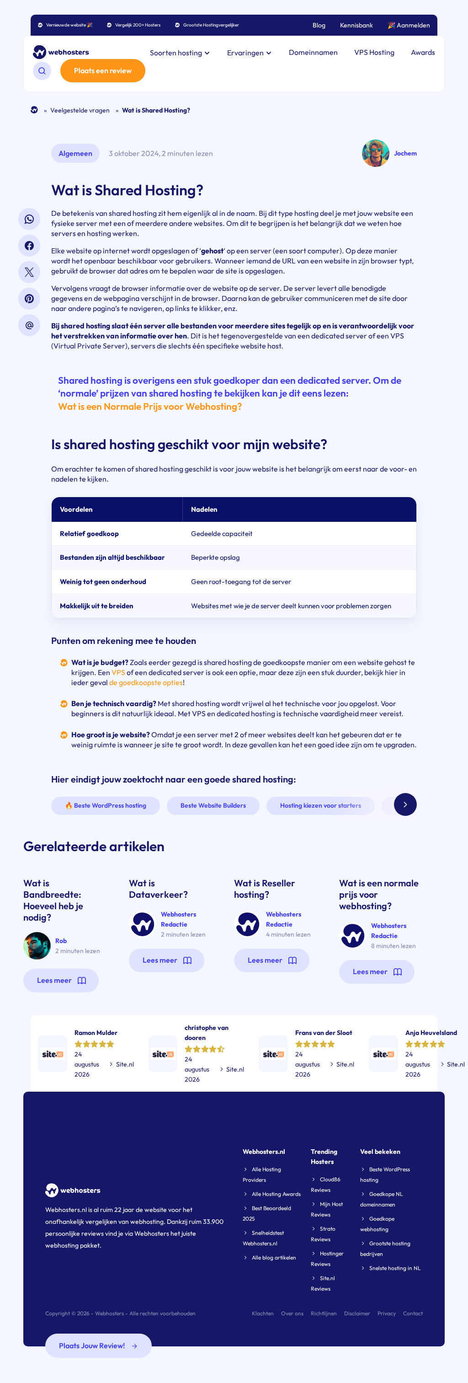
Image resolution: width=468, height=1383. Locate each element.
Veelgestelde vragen (80, 110)
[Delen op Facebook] (29, 246)
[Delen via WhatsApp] (29, 219)
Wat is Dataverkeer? (158, 888)
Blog (319, 25)
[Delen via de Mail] (29, 325)
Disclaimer (357, 1313)
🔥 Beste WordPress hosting (105, 805)
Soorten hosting (176, 52)
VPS (118, 672)
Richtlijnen (324, 1313)
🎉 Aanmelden (409, 25)
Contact (413, 1313)
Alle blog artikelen (274, 1257)
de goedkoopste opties (146, 682)
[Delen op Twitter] (29, 272)
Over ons (292, 1313)
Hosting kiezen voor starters (320, 805)
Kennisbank (356, 25)
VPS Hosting (374, 52)
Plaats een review (103, 70)
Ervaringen (246, 52)
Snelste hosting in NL (395, 1268)
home (34, 110)
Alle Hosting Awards (276, 1193)
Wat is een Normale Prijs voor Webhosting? (150, 406)
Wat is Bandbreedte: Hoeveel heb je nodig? (53, 900)
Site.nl (125, 1064)
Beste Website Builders (213, 805)
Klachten (263, 1313)
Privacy (387, 1313)
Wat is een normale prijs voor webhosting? (379, 894)
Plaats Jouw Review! (92, 1345)
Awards (423, 52)
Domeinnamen (313, 52)
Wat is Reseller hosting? (264, 888)
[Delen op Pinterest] (29, 299)
